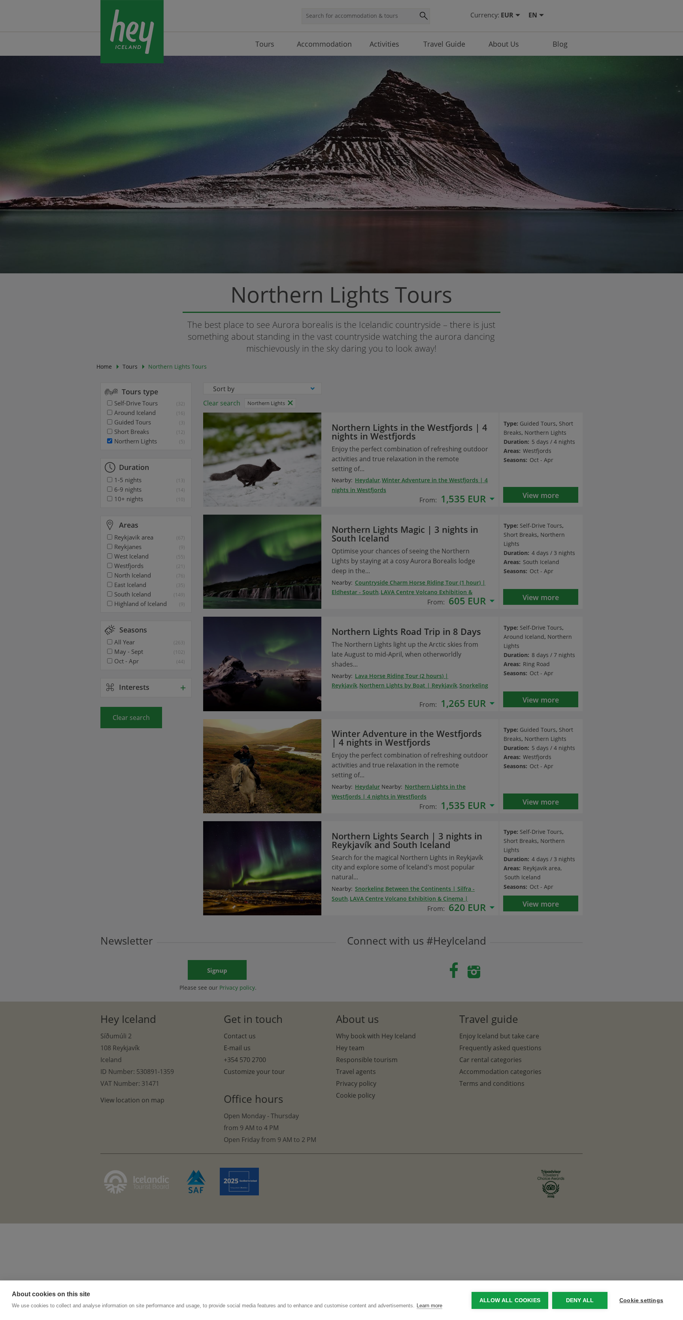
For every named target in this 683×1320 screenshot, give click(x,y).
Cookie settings (641, 1300)
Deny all (580, 1300)
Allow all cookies (509, 1300)
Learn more (429, 1306)
